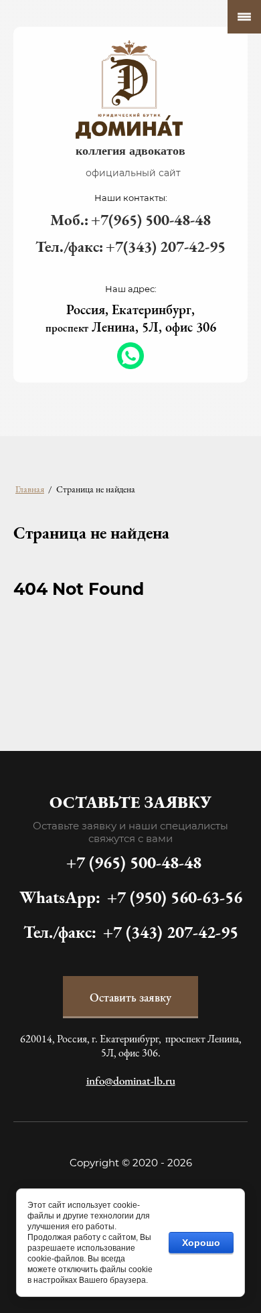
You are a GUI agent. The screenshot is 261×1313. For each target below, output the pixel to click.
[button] (130, 997)
